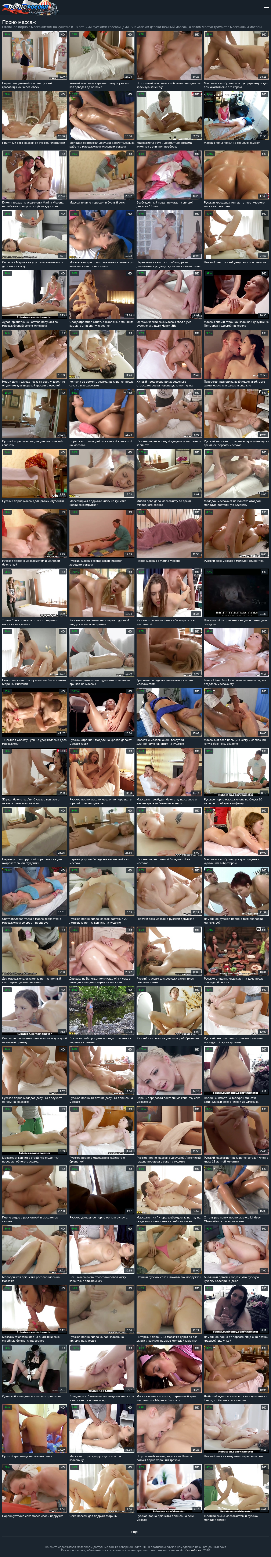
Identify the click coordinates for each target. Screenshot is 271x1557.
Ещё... (135, 1532)
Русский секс (193, 1550)
